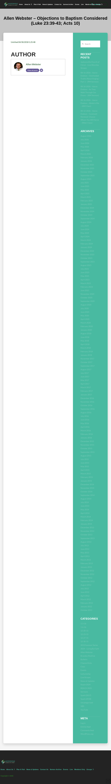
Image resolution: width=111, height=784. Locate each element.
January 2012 (86, 606)
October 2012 (86, 578)
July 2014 (85, 502)
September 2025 (88, 175)
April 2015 (85, 470)
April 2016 (85, 427)
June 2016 (85, 419)
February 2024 (87, 243)
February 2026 (87, 157)
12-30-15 (84, 641)
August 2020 (86, 305)
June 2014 (85, 506)
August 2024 (86, 222)
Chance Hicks (86, 663)
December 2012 (87, 570)
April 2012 (85, 596)
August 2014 (86, 499)
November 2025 (87, 168)
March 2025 (86, 197)
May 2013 (85, 552)
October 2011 (86, 610)
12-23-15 (84, 634)
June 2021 (85, 290)
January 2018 (86, 355)
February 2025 (87, 200)
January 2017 (86, 394)
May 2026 (85, 147)
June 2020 (85, 312)
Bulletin (84, 659)
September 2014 (88, 495)
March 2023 (86, 283)
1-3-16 (83, 623)
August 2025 (86, 179)
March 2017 (86, 387)
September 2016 (88, 409)
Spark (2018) (86, 699)
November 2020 (87, 294)
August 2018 (86, 333)
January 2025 (86, 204)
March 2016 (86, 430)
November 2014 (87, 488)
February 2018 (87, 351)
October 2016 (86, 405)
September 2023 (88, 261)
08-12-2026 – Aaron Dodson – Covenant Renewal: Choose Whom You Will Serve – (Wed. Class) (90, 117)
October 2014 (86, 491)
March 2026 (86, 154)
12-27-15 (84, 638)
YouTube (84, 710)
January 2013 (86, 567)
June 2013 (85, 549)
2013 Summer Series (89, 645)
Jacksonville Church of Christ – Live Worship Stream (90, 65)
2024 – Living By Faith (90, 648)
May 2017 (85, 380)
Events (83, 670)
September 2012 (88, 581)
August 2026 (86, 136)
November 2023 (87, 254)
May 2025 (85, 190)
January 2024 (86, 247)
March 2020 (86, 323)
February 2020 (87, 326)
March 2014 (86, 517)
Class (83, 666)
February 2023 (87, 287)
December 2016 (87, 398)
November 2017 (87, 358)
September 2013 (88, 538)
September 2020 (88, 301)
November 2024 (87, 211)
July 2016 (85, 416)
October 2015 (86, 448)
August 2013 (86, 542)
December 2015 (87, 441)
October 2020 (86, 297)
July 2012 (85, 588)
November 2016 (87, 402)
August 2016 (86, 412)
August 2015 (86, 455)
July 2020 (85, 308)
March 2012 (86, 599)
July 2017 (85, 373)
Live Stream (86, 677)
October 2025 (86, 172)
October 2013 (86, 534)
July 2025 (85, 182)
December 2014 (87, 484)
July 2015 (85, 459)
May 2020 (85, 315)
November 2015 (87, 445)
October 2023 (86, 258)
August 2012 (86, 585)
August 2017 (86, 369)
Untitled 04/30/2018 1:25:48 (23, 42)
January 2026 (86, 161)
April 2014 (85, 513)
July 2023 (85, 269)
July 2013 (85, 545)
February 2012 (87, 603)
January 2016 (86, 437)
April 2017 (85, 384)
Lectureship (86, 674)
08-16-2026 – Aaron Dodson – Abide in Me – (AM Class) (90, 103)
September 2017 (88, 366)
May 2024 (85, 233)
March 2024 (86, 240)
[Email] (41, 70)
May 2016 (85, 423)
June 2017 (85, 376)
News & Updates (88, 681)
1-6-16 (83, 627)
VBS (82, 706)
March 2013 (86, 560)
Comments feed (87, 730)
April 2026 (85, 150)
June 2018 (85, 337)
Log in (83, 723)
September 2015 (88, 452)
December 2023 (87, 251)
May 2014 (85, 509)
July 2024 (85, 226)
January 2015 (86, 481)
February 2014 (87, 520)
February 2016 (87, 434)
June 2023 (85, 272)
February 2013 (87, 563)
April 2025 (85, 193)
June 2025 (85, 186)
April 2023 (85, 279)
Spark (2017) (86, 695)
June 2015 (85, 463)
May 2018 (85, 341)
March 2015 (86, 473)
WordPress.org (87, 734)
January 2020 (86, 330)
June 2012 (85, 592)
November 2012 (87, 574)
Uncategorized (87, 702)
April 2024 (85, 236)
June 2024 (85, 229)
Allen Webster (33, 64)
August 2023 (86, 265)
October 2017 (86, 362)
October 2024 (86, 215)
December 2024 (87, 208)
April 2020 (85, 319)
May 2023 (85, 276)
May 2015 (85, 466)
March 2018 (86, 348)
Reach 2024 (85, 684)
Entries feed (86, 727)
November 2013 (87, 531)
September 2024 (88, 218)
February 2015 (87, 477)
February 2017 (87, 391)
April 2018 (85, 344)
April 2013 (85, 556)
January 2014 (86, 524)
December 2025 (87, 165)
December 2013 (87, 527)
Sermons (84, 692)
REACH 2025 (86, 688)
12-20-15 (84, 630)
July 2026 (85, 139)
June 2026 (85, 143)
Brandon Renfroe (88, 656)
